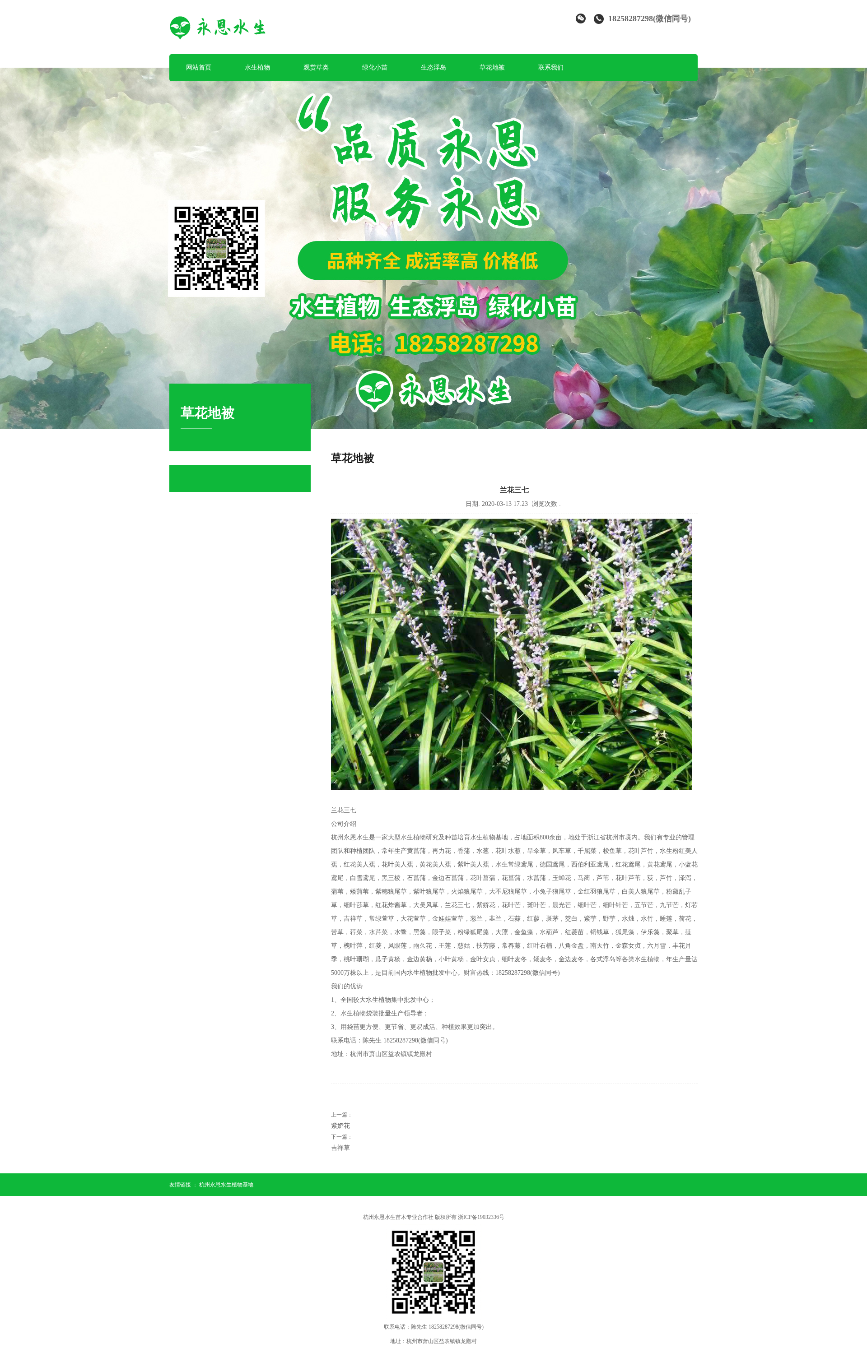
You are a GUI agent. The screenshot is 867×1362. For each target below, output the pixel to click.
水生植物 (257, 67)
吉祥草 (340, 1147)
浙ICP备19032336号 (481, 1217)
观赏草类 (316, 67)
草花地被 (492, 67)
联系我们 (551, 67)
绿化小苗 (374, 67)
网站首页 (198, 67)
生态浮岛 (433, 67)
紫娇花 (340, 1125)
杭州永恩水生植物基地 (226, 1184)
